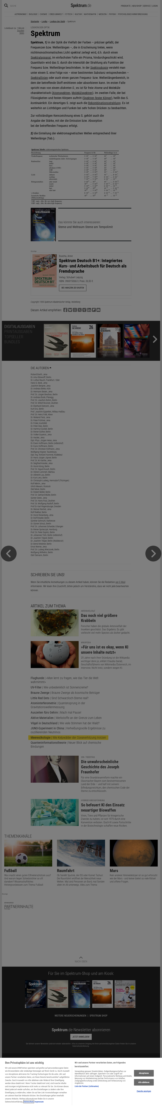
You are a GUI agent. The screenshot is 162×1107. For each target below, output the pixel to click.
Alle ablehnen (143, 1082)
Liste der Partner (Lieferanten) (87, 1086)
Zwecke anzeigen (144, 1091)
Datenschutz (29, 1102)
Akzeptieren (144, 1073)
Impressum (39, 1102)
